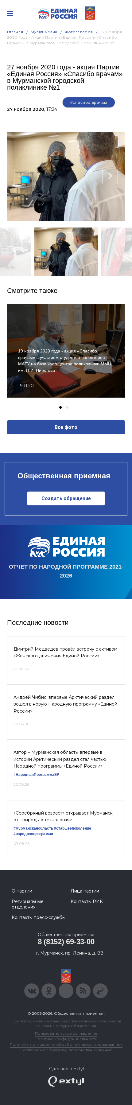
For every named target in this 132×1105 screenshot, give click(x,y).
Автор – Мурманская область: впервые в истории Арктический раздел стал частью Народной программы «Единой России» (60, 759)
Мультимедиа (44, 31)
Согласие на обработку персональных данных (66, 1050)
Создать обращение (66, 498)
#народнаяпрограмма (33, 834)
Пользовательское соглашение (66, 1033)
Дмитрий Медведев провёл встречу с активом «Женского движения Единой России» (65, 652)
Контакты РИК (87, 901)
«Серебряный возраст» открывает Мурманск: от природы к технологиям (64, 816)
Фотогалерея (79, 31)
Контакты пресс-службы (38, 917)
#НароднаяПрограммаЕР (36, 774)
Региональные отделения (28, 904)
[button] (60, 407)
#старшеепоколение (72, 828)
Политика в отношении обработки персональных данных (66, 1044)
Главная (15, 31)
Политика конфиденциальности (66, 1039)
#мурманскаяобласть (33, 828)
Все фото (66, 427)
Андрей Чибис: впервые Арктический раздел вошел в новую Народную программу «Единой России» (65, 704)
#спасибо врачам (88, 102)
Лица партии (85, 891)
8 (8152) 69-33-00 (66, 941)
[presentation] (21, 176)
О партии (22, 891)
